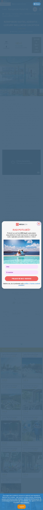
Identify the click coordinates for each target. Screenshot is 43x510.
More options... (25, 502)
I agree (21, 507)
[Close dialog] (39, 224)
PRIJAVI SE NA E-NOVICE (21, 279)
